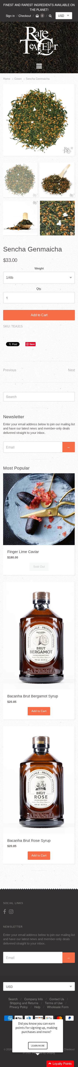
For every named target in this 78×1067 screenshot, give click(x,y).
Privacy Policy (19, 1007)
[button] (42, 1064)
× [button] (61, 1016)
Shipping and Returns (24, 1003)
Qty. (39, 288)
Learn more (38, 1045)
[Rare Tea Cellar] (39, 55)
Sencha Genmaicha (38, 78)
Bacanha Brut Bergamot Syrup (32, 696)
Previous (9, 370)
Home (6, 78)
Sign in (10, 16)
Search (13, 999)
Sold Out (39, 566)
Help (37, 1007)
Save (32, 344)
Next (71, 370)
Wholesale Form (58, 1007)
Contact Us (57, 999)
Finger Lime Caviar (23, 552)
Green (18, 78)
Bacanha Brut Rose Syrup (29, 840)
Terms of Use (54, 1003)
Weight (39, 268)
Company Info (33, 999)
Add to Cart (39, 315)
